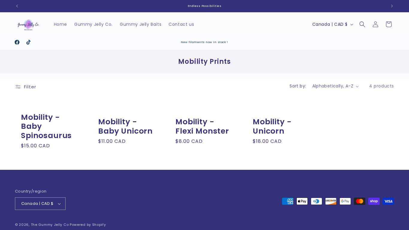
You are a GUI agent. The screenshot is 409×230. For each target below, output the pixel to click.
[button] (362, 24)
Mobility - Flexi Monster (202, 126)
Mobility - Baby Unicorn (125, 126)
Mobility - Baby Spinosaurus (46, 126)
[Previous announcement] (17, 6)
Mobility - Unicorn (272, 126)
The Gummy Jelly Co (50, 224)
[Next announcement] (392, 6)
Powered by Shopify (88, 224)
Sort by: (298, 86)
